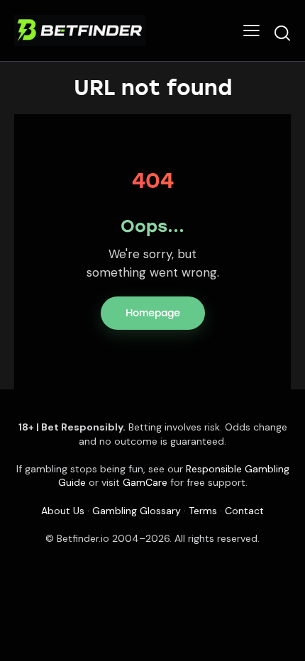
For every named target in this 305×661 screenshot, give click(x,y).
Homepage (153, 313)
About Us (62, 510)
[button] (251, 30)
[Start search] (282, 33)
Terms (203, 510)
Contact (244, 510)
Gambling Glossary (136, 510)
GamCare (145, 482)
